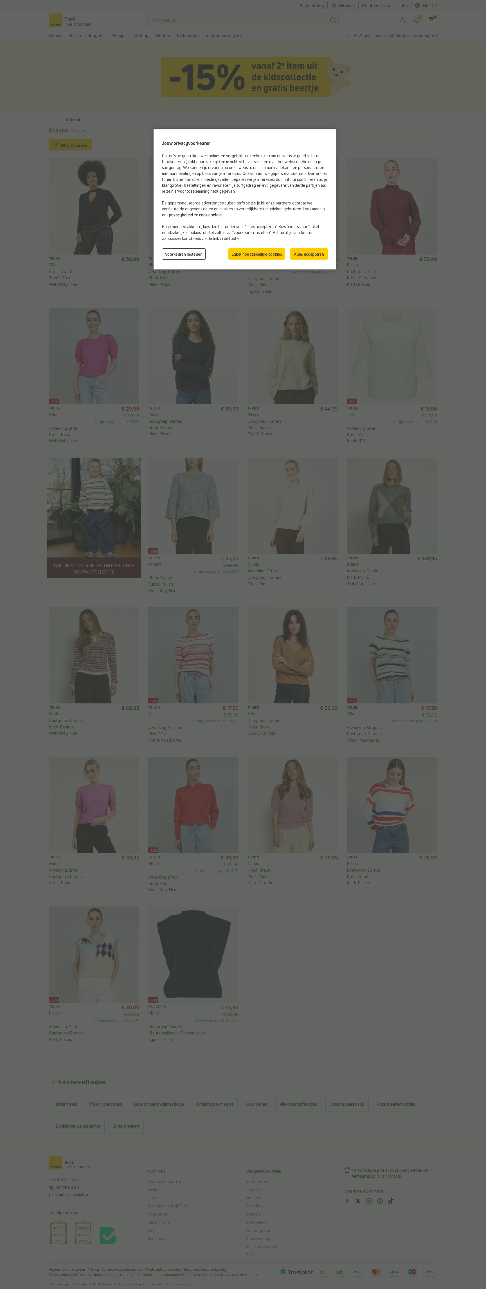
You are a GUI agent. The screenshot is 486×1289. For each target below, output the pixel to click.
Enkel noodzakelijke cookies (256, 254)
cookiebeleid (210, 214)
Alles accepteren (309, 254)
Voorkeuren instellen (183, 254)
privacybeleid (181, 214)
